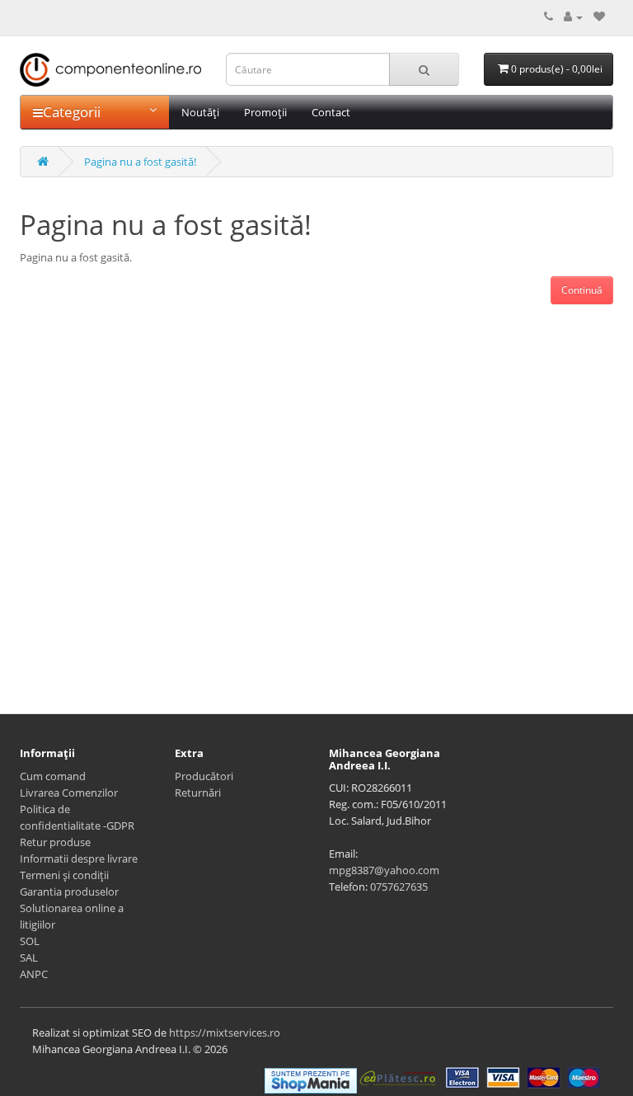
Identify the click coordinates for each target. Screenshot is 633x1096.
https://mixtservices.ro (224, 1032)
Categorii (72, 111)
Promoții (265, 112)
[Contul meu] (573, 16)
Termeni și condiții (64, 875)
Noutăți (200, 112)
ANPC (34, 974)
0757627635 (399, 886)
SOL (30, 941)
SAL (29, 957)
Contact (331, 112)
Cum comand (53, 776)
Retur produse (55, 842)
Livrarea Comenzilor (69, 792)
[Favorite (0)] (599, 16)
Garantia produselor (69, 891)
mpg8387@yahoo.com (384, 870)
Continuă (582, 290)
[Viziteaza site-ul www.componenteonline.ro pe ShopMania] (311, 1079)
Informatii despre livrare (79, 858)
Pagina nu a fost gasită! (140, 161)
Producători (204, 776)
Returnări (198, 792)
